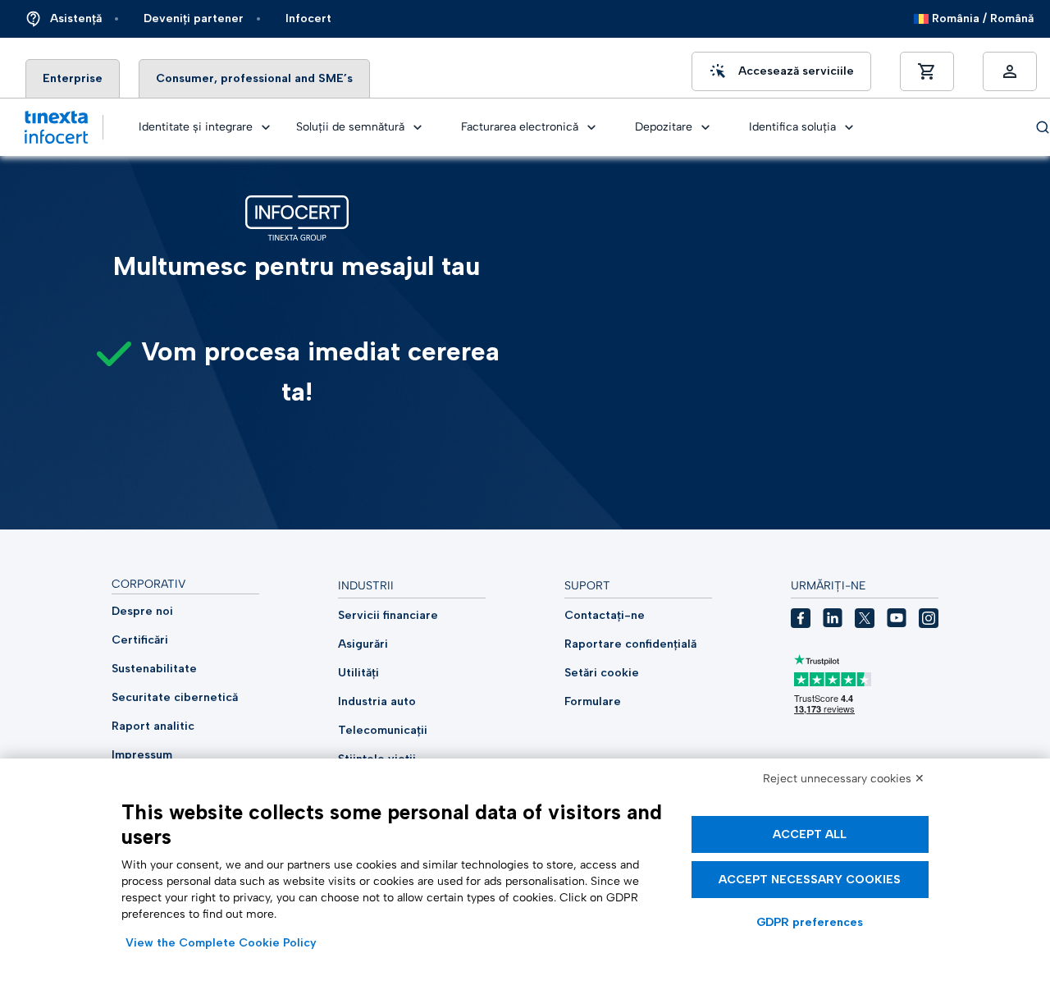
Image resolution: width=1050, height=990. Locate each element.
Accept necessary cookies (810, 880)
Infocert (308, 18)
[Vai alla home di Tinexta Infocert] (56, 127)
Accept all (810, 834)
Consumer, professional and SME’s (254, 78)
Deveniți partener (194, 18)
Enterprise (73, 78)
